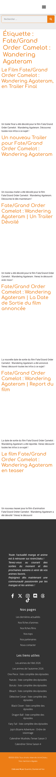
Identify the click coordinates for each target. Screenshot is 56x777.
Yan (43, 769)
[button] (44, 7)
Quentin (28, 769)
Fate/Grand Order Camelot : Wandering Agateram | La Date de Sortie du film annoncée (26, 297)
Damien (35, 769)
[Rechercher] (50, 19)
